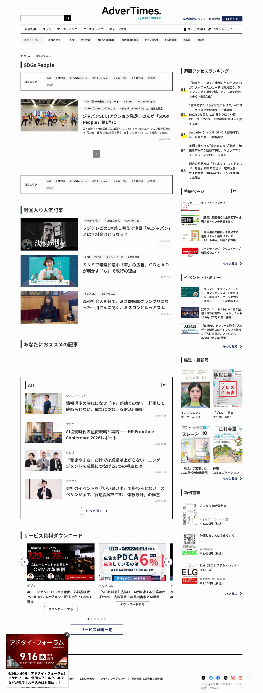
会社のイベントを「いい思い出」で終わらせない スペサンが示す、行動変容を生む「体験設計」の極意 (115, 491)
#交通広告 (134, 257)
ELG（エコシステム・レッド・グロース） (220, 567)
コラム (46, 29)
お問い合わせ (87, 678)
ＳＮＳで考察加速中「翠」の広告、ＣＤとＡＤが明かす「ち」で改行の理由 (126, 268)
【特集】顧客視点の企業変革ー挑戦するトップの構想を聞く (221, 219)
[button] (25, 562)
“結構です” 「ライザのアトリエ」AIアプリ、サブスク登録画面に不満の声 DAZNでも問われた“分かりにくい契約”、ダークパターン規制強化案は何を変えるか (215, 114)
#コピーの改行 (93, 257)
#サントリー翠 (114, 257)
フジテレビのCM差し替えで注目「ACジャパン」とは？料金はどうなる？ (127, 231)
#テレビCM (151, 39)
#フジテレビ (132, 220)
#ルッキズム (108, 293)
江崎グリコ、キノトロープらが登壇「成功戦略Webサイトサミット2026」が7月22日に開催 (221, 313)
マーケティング (67, 29)
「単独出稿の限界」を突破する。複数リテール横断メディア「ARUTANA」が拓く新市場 (221, 236)
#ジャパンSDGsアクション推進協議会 (141, 108)
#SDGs (128, 101)
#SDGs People (146, 101)
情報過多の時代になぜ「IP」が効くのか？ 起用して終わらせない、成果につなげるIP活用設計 (115, 406)
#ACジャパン (92, 220)
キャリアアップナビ (213, 203)
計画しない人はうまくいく (217, 535)
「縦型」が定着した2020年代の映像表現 (194, 470)
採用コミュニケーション (226, 470)
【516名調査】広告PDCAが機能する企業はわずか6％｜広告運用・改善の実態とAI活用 (132, 594)
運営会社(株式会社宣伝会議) (147, 678)
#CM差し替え (112, 220)
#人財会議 (170, 39)
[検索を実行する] (67, 18)
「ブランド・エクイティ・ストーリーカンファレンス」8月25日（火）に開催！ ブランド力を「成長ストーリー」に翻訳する (221, 295)
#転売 (200, 39)
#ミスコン (90, 293)
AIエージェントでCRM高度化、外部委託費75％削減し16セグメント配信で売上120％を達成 (60, 596)
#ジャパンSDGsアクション (100, 108)
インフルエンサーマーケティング (192, 415)
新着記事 (30, 29)
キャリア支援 (118, 29)
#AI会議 (85, 39)
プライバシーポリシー (113, 678)
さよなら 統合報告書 (213, 506)
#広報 (187, 39)
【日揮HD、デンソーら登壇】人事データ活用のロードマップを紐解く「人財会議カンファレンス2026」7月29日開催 (221, 332)
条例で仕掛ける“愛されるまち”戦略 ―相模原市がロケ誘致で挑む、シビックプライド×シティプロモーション (215, 150)
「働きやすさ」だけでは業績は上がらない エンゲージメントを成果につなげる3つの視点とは (115, 463)
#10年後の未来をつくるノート (102, 101)
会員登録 (214, 19)
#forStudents (105, 39)
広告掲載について (194, 19)
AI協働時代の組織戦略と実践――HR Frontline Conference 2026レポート (110, 434)
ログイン (232, 19)
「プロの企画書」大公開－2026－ (224, 415)
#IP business (130, 39)
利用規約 (69, 678)
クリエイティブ (93, 29)
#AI (72, 39)
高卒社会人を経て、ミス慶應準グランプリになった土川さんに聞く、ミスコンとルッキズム (126, 304)
